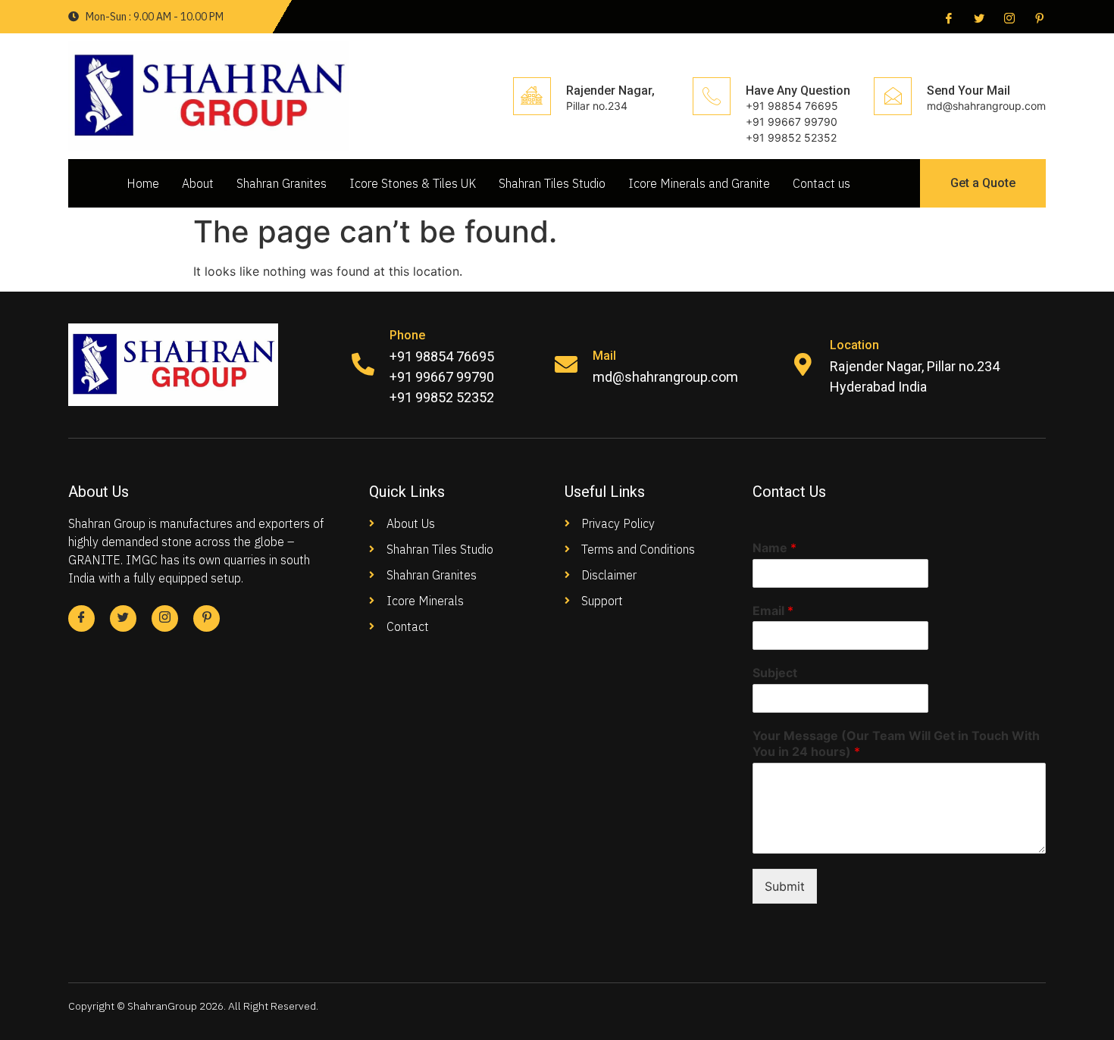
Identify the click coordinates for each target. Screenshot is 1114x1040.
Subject (775, 672)
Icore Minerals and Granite (699, 183)
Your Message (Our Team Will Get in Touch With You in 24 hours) (896, 743)
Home (143, 183)
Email (773, 610)
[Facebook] (947, 17)
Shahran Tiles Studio (552, 183)
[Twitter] (977, 17)
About (198, 183)
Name (774, 547)
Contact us (821, 183)
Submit (785, 886)
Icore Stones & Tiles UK (412, 183)
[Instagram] (1007, 17)
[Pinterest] (1038, 17)
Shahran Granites (281, 183)
